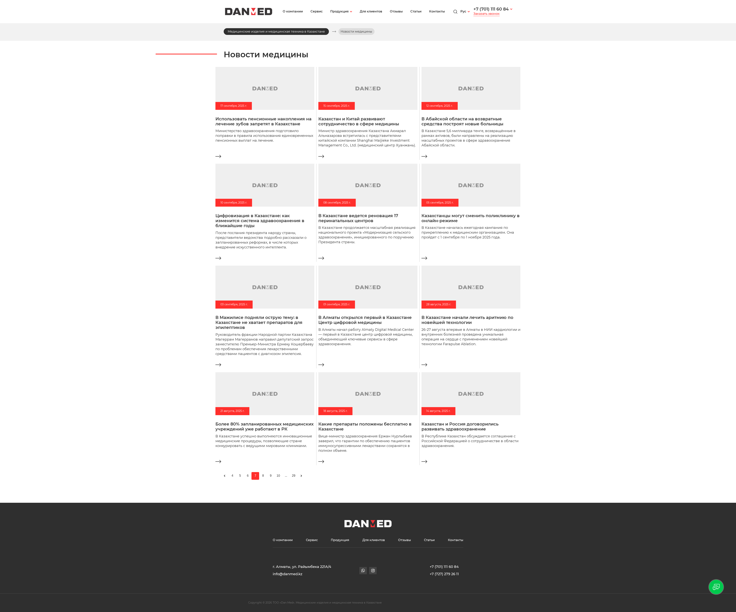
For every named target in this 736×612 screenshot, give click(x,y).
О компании (293, 11)
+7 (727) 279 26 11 (444, 574)
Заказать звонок (486, 14)
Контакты (437, 11)
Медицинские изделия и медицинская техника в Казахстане (276, 31)
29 (293, 475)
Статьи (415, 11)
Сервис (316, 11)
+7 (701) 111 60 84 (491, 9)
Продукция (339, 11)
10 (278, 475)
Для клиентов (371, 11)
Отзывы (396, 11)
